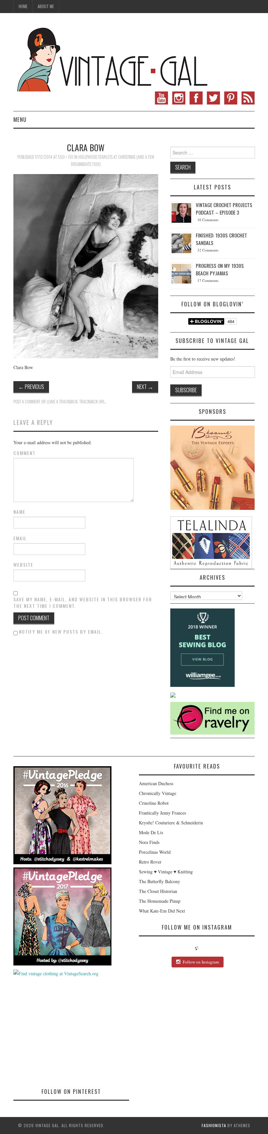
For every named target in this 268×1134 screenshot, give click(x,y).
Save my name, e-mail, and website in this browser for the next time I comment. (82, 602)
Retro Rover (150, 862)
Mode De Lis (151, 832)
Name (19, 512)
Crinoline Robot (154, 803)
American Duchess (156, 783)
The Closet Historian (158, 891)
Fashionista (214, 1125)
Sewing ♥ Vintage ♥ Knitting (166, 871)
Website (23, 564)
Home (23, 6)
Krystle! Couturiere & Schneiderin (171, 822)
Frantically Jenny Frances (162, 813)
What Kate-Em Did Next (162, 911)
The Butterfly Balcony (159, 881)
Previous (31, 386)
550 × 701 (65, 157)
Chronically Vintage (157, 793)
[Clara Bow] (85, 265)
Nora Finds (149, 842)
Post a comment (26, 401)
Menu (19, 119)
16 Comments (207, 219)
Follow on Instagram (201, 962)
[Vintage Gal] (111, 58)
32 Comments (207, 250)
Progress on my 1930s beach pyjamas (220, 269)
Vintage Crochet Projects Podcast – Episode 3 (224, 208)
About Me (46, 6)
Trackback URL (92, 401)
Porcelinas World (155, 852)
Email (20, 538)
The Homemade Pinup (159, 901)
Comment (24, 453)
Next (145, 386)
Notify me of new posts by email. (61, 631)
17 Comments (207, 280)
